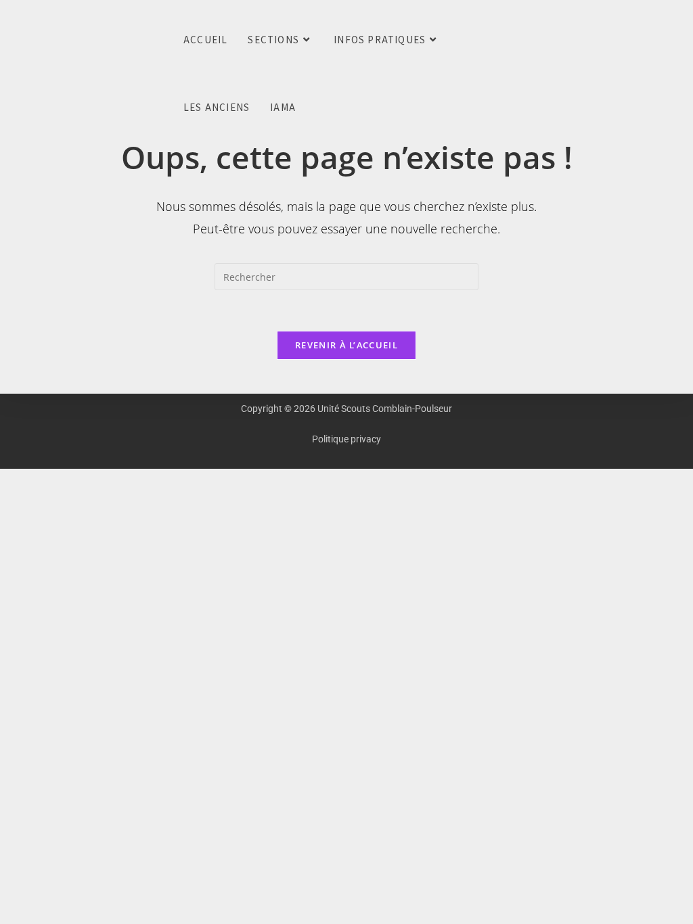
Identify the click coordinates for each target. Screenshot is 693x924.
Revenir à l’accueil (346, 345)
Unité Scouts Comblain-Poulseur (19, 40)
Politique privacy (346, 439)
